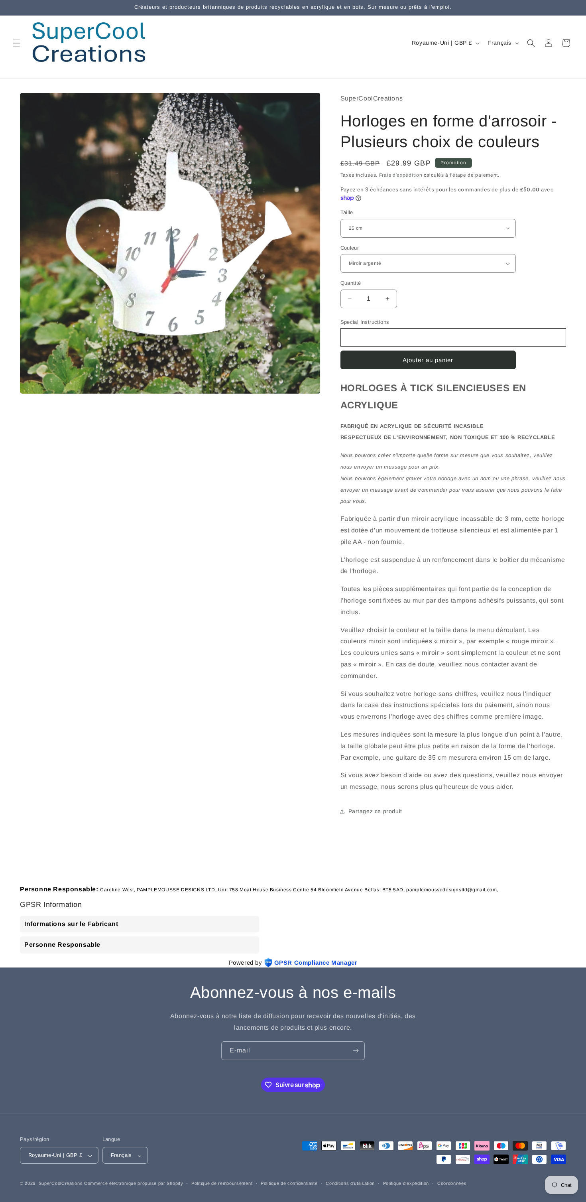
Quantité (350, 283)
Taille (346, 212)
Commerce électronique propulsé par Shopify (133, 1183)
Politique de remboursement (221, 1183)
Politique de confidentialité (289, 1183)
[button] (17, 43)
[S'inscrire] (355, 1050)
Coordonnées (452, 1183)
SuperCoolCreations (61, 1183)
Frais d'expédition (401, 175)
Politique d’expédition (406, 1183)
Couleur (349, 248)
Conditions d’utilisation (350, 1183)
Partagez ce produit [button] (375, 811)
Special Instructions (364, 322)
